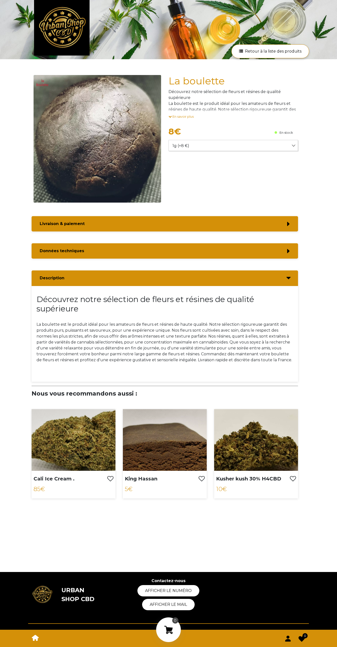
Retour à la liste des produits (273, 51)
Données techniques (62, 250)
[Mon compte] (288, 638)
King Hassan (141, 479)
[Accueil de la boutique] (35, 637)
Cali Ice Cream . (54, 479)
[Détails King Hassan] (165, 439)
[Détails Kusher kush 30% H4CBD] (256, 439)
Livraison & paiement (62, 223)
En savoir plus (183, 116)
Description (52, 278)
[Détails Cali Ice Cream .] (73, 439)
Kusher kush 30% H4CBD (248, 479)
